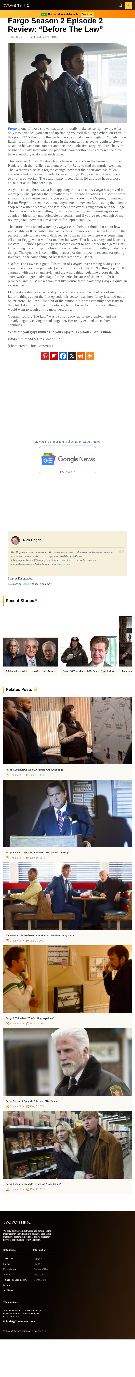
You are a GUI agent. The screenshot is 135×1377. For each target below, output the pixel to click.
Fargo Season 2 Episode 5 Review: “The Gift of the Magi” (38, 887)
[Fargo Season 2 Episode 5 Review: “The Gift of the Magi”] (67, 848)
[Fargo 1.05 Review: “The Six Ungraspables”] (67, 1014)
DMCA (37, 1301)
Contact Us (40, 1317)
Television (8, 1296)
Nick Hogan (17, 37)
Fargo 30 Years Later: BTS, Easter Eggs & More (89, 705)
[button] (128, 6)
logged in (26, 618)
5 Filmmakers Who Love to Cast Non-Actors (30, 705)
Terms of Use (41, 1307)
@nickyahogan (64, 598)
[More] (90, 390)
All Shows (8, 1328)
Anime (6, 1312)
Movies (7, 1301)
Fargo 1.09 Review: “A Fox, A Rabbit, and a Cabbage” (35, 804)
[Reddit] (81, 390)
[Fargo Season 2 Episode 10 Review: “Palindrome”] (67, 1179)
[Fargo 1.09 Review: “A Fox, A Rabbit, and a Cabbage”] (67, 765)
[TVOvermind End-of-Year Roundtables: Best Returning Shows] (67, 931)
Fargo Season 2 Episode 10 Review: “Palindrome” (33, 1218)
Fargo (13, 128)
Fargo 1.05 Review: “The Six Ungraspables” (30, 1052)
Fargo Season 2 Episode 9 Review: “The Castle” (32, 1135)
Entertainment (10, 1306)
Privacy (38, 1296)
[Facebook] (63, 390)
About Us (39, 1312)
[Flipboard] (54, 390)
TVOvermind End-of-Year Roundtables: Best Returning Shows (41, 969)
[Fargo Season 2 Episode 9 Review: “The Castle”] (67, 1096)
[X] (72, 390)
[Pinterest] (45, 390)
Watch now (87, 14)
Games (7, 1322)
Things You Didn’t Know (16, 1317)
